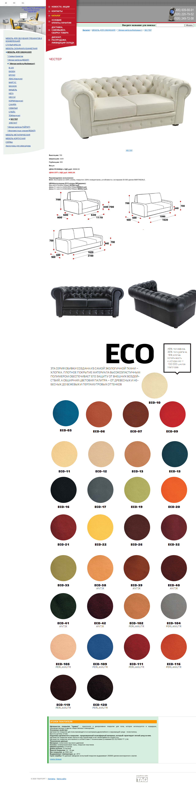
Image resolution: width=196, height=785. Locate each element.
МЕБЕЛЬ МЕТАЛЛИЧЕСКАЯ (18, 135)
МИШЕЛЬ (13, 90)
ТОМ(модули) (14, 116)
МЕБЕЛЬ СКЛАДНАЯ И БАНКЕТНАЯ (21, 48)
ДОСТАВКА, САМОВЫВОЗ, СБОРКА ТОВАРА (60, 30)
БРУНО (12, 75)
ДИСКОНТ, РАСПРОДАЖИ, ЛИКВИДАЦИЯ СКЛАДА (63, 40)
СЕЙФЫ (9, 142)
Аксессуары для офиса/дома (18, 146)
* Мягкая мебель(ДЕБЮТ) (18, 60)
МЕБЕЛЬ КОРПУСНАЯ (15, 138)
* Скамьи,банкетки (15, 56)
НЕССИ (12, 97)
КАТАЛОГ (56, 16)
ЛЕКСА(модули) (16, 79)
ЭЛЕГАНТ (13, 123)
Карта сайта (61, 779)
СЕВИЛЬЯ (13, 108)
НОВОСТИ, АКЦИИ (61, 7)
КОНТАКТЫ (57, 11)
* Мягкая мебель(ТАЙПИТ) (18, 127)
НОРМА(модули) (16, 101)
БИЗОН (12, 71)
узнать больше (56, 759)
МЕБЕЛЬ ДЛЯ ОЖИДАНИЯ (19, 52)
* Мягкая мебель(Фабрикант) (22, 64)
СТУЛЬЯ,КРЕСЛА (13, 45)
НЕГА (11, 93)
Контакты (51, 779)
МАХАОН (13, 86)
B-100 (11, 68)
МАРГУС (12, 82)
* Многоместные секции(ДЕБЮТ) (21, 131)
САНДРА (12, 104)
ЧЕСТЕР (14, 119)
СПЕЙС (12, 112)
